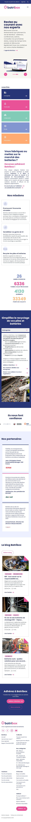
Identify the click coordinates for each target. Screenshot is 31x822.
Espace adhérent (20, 801)
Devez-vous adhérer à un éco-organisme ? (12, 373)
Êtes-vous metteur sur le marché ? (22, 798)
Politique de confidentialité (17, 815)
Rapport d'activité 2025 (8, 743)
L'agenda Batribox (9, 50)
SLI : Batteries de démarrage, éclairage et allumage (22, 766)
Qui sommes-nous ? (7, 739)
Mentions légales (5, 815)
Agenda (23, 2)
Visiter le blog (7, 552)
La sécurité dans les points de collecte (21, 743)
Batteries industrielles (21, 803)
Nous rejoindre (5, 741)
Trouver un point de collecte (11, 2)
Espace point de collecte (22, 740)
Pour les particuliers (7, 776)
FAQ (17, 789)
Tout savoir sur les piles (22, 780)
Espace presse (20, 778)
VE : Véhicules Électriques (22, 763)
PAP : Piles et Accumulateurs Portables (20, 752)
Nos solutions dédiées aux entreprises (11, 368)
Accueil (3, 737)
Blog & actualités (20, 774)
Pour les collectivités (7, 778)
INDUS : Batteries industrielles (20, 760)
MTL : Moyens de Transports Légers (21, 756)
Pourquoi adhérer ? (21, 796)
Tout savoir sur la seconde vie (20, 786)
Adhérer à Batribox (9, 365)
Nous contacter (15, 707)
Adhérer (20, 808)
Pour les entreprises (7, 774)
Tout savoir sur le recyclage (20, 783)
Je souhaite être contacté (13, 188)
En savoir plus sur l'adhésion (13, 186)
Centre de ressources (22, 776)
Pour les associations (7, 782)
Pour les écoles (5, 780)
